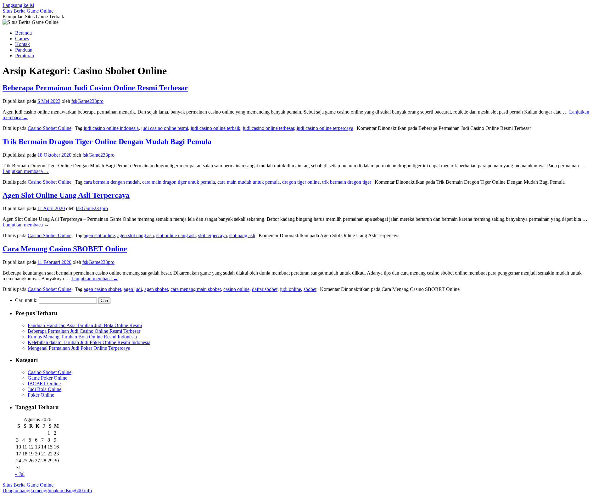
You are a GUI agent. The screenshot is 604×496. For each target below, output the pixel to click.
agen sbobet (156, 289)
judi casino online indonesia (111, 128)
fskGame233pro (87, 101)
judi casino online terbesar (268, 128)
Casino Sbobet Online (49, 128)
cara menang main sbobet (196, 289)
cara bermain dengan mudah (112, 182)
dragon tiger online (301, 182)
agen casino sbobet (102, 289)
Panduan (23, 50)
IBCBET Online (44, 383)
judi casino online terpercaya (325, 128)
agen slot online (99, 235)
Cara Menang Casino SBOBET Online (65, 249)
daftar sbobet (264, 289)
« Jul (20, 474)
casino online (236, 289)
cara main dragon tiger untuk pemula (178, 182)
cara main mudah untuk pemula (248, 182)
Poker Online (41, 395)
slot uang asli (242, 235)
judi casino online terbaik (215, 128)
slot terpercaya (212, 235)
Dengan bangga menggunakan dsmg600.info (47, 490)
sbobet (310, 289)
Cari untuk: (26, 300)
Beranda (23, 33)
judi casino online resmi (164, 128)
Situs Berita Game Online (28, 11)
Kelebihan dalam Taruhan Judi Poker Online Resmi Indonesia (89, 342)
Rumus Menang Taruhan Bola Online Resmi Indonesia (82, 336)
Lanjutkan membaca (26, 171)
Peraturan (24, 55)
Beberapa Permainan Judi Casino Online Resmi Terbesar (95, 88)
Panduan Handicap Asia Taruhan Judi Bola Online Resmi (85, 325)
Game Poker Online (47, 378)
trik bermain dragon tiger (346, 182)
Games (22, 38)
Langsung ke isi (18, 5)
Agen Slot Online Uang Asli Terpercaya (66, 195)
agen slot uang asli (135, 235)
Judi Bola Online (44, 389)
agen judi (133, 289)
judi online (290, 289)
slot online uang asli (176, 235)
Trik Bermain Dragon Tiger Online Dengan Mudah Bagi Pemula (107, 141)
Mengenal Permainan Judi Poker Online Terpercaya (79, 348)
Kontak (22, 44)
